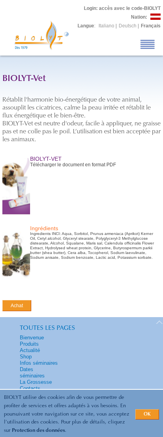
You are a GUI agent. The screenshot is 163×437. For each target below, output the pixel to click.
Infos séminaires (39, 363)
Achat (17, 305)
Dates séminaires (32, 372)
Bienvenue (32, 338)
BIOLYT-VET (46, 159)
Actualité (30, 350)
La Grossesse (36, 382)
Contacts (30, 388)
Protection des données (38, 430)
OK (147, 414)
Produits (29, 344)
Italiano (106, 26)
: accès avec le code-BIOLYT (122, 8)
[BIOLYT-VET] (16, 215)
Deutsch (127, 26)
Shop (26, 357)
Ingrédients (44, 228)
